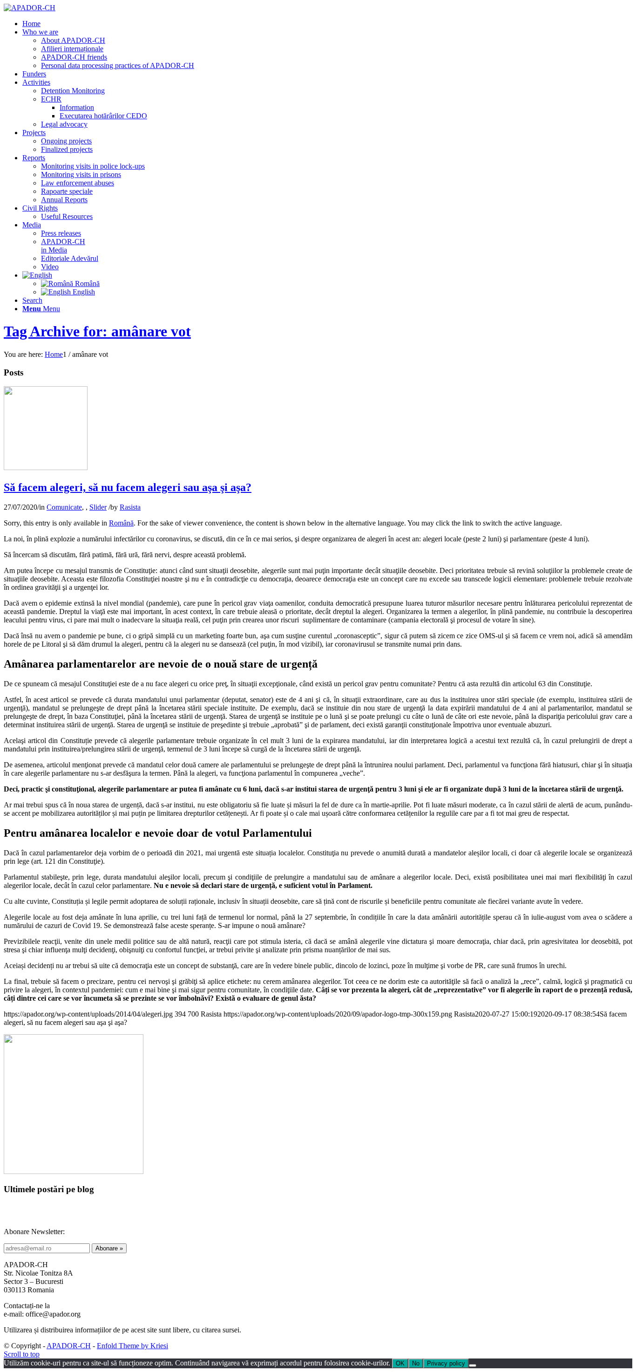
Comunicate (64, 507)
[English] (37, 275)
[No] (472, 1365)
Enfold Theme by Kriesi (132, 1346)
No (415, 1363)
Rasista (130, 507)
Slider (98, 507)
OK (400, 1363)
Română (121, 523)
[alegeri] (46, 467)
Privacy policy (446, 1363)
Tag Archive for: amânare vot (97, 331)
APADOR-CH (69, 1346)
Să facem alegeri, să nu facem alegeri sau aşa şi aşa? (127, 487)
